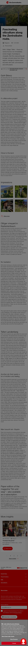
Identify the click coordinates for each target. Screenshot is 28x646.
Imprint (12, 636)
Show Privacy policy (6, 636)
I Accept (14, 643)
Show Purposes (14, 639)
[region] (14, 633)
